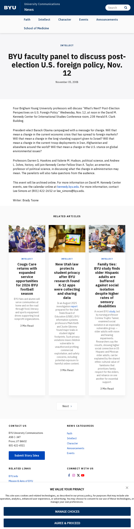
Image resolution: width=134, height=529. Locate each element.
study (112, 311)
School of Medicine (36, 28)
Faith (27, 19)
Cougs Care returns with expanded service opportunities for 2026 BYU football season (27, 279)
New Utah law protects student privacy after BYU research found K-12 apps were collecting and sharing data (67, 281)
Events (83, 19)
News (29, 9)
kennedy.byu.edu (68, 186)
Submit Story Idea (26, 455)
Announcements (107, 19)
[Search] (126, 8)
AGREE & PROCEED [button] (67, 523)
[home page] (10, 7)
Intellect (44, 19)
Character (64, 19)
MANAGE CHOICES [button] (67, 511)
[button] (127, 487)
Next (65, 406)
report (74, 306)
